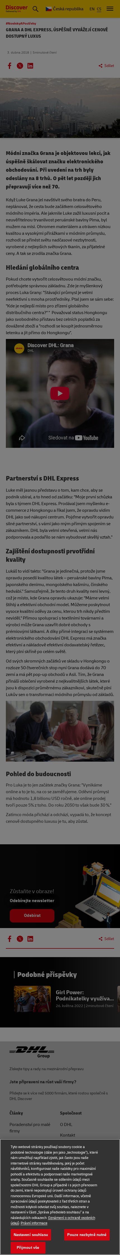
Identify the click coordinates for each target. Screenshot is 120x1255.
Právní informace (34, 1223)
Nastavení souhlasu (31, 1235)
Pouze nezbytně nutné (87, 1235)
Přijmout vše (28, 1248)
